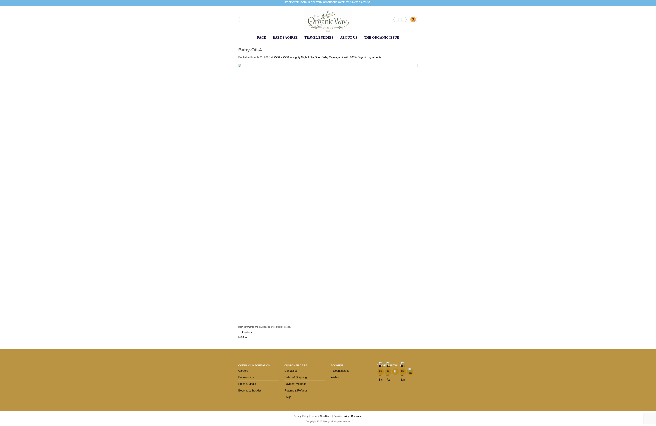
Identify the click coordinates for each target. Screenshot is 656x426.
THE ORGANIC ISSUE (381, 37)
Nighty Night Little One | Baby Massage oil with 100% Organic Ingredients (336, 57)
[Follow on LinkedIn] (413, 3)
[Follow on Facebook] (406, 3)
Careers (243, 370)
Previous (245, 332)
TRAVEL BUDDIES (318, 37)
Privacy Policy (300, 416)
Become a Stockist (249, 390)
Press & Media (247, 383)
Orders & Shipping (295, 377)
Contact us (290, 370)
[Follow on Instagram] (409, 3)
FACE (261, 37)
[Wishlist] (404, 19)
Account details (340, 370)
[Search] (241, 19)
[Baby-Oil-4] (328, 191)
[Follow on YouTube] (416, 3)
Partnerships (246, 377)
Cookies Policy (341, 416)
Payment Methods (295, 383)
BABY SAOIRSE (285, 37)
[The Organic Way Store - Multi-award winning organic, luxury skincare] (328, 19)
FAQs (287, 397)
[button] (396, 19)
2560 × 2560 (281, 57)
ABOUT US (348, 37)
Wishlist (335, 377)
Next (242, 336)
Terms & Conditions (320, 416)
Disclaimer (357, 416)
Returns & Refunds (296, 390)
